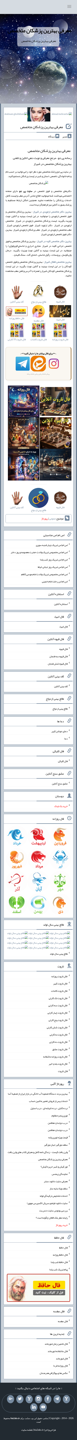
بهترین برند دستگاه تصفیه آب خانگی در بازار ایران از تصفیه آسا (38, 1093)
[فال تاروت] (55, 402)
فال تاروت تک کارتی (58, 997)
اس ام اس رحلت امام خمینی (55, 581)
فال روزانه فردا (60, 1365)
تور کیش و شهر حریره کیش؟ (54, 1166)
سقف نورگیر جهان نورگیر (56, 1144)
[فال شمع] (24, 433)
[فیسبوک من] (47, 1399)
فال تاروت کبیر (60, 983)
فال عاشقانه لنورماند (58, 1351)
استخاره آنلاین (61, 603)
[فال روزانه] (24, 402)
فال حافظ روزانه (60, 1254)
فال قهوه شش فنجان (58, 663)
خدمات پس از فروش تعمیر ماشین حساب (48, 1100)
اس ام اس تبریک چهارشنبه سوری (52, 544)
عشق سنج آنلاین (60, 783)
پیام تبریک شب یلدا (58, 1269)
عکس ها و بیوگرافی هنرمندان (54, 1372)
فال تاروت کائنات (59, 990)
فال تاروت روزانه (59, 976)
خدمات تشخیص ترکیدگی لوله (54, 1195)
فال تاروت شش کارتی (57, 1027)
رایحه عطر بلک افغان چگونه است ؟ (52, 1217)
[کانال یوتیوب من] (43, 1407)
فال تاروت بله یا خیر (58, 1063)
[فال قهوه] (55, 433)
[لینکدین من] (33, 1407)
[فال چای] (55, 465)
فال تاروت (63, 1071)
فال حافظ (63, 1247)
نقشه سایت (26, 1429)
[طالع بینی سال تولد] (38, 941)
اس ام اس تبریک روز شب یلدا (54, 559)
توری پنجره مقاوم (60, 1115)
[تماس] (29, 1399)
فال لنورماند (62, 1358)
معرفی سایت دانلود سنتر (56, 1181)
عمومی (52, 518)
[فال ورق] (24, 465)
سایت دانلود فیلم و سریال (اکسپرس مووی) (47, 1203)
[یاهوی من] (66, 1399)
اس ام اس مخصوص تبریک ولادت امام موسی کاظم (44, 574)
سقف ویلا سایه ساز (59, 1188)
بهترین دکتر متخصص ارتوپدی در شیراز (52, 211)
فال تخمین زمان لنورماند (56, 1343)
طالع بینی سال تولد (59, 953)
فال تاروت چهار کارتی (57, 1012)
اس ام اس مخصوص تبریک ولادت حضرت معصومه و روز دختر (39, 552)
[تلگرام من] (57, 1399)
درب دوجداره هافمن (58, 1122)
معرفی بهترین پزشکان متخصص (39, 30)
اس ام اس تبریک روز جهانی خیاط (53, 566)
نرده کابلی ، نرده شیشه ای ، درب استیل (49, 1108)
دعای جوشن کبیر (59, 731)
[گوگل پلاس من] (10, 1399)
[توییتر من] (19, 1399)
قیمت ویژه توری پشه (58, 1137)
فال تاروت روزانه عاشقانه (55, 1056)
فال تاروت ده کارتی (58, 1041)
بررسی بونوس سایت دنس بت (53, 1210)
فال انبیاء (63, 626)
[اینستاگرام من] (38, 1399)
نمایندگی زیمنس (60, 1173)
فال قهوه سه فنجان (58, 656)
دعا (66, 738)
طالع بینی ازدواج (60, 708)
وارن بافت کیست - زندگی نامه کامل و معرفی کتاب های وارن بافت (38, 1151)
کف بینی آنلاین (61, 686)
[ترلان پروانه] (38, 115)
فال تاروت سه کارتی (58, 1005)
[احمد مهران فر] (62, 114)
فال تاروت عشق (60, 1049)
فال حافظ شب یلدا (59, 1262)
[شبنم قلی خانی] (15, 114)
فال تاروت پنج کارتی (58, 1020)
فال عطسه (63, 1321)
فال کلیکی (63, 760)
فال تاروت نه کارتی (59, 1034)
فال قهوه (63, 648)
